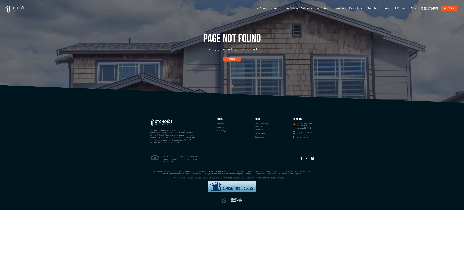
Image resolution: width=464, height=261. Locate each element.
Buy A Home (261, 8)
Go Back (232, 59)
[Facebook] (301, 158)
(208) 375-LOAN (430, 8)
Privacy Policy (260, 133)
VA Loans (305, 8)
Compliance (259, 137)
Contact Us (259, 130)
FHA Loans (400, 8)
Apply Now (449, 8)
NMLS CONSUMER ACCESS (191, 156)
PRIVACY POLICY (170, 156)
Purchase (220, 124)
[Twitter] (306, 158)
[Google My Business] (312, 158)
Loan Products (322, 8)
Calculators (372, 8)
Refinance (274, 8)
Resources (339, 8)
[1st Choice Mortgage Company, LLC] (17, 9)
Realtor (386, 8)
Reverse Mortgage (290, 8)
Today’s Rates (222, 131)
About (414, 8)
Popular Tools (355, 8)
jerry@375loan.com (304, 133)
